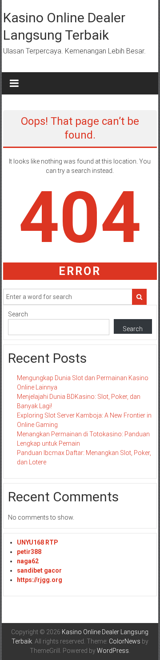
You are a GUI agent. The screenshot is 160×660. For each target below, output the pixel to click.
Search (18, 314)
